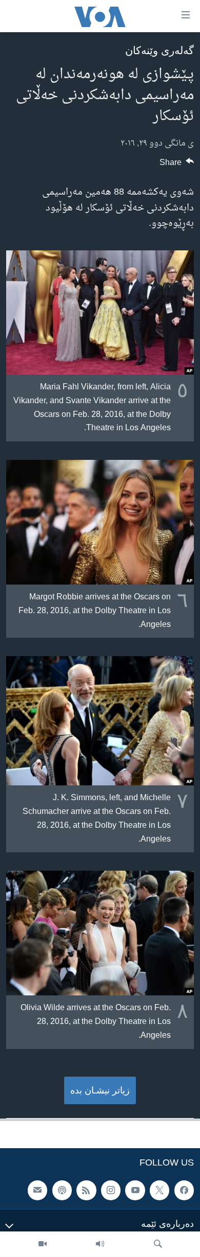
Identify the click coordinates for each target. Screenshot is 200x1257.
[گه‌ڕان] (158, 1244)
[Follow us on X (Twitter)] (159, 1190)
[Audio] (100, 1244)
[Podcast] (62, 1190)
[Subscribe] (37, 1190)
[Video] (42, 1244)
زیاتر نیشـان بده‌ (100, 1090)
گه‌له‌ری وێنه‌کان (159, 50)
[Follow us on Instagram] (111, 1190)
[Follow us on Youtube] (135, 1190)
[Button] (176, 165)
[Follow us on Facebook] (184, 1190)
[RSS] (86, 1190)
